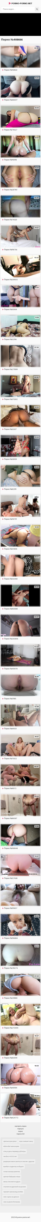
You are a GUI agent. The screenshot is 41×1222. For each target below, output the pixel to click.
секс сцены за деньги (11, 1197)
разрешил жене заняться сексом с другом (18, 1161)
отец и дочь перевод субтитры (14, 1151)
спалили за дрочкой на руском (14, 1186)
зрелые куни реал (10, 1141)
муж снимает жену (26, 1141)
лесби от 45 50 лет (10, 1156)
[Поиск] (37, 9)
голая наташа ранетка (11, 1171)
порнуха (20, 1128)
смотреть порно (20, 1126)
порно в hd (20, 1134)
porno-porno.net (21, 3)
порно (20, 1131)
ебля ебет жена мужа (11, 1146)
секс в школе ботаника (11, 1202)
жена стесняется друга (11, 1181)
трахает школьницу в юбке (13, 1191)
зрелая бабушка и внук (11, 1176)
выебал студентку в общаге (13, 1166)
